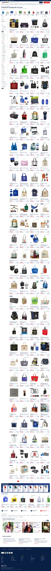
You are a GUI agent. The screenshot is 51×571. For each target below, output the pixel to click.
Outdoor (26, 4)
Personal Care (32, 4)
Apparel (7, 4)
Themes (43, 0)
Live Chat (40, 0)
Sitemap (20, 569)
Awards (11, 4)
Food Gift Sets (40, 515)
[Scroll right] (48, 488)
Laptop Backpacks (46, 515)
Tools (38, 4)
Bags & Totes (4, 6)
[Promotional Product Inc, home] (5, 2)
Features (47, 0)
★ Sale (44, 4)
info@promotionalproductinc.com (9, 568)
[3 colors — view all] (31, 73)
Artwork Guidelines (13, 560)
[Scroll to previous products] (46, 520)
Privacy (32, 560)
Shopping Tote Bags (4, 515)
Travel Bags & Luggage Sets (34, 515)
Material (5, 42)
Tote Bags (8, 6)
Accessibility (9, 569)
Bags (13, 4)
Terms (7, 569)
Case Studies (42, 559)
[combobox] (24, 2)
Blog (21, 560)
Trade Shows (41, 4)
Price (5, 24)
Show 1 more (3, 62)
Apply (2, 31)
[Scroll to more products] (48, 520)
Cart (49, 0)
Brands (45, 0)
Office (24, 4)
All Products (3, 4)
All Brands (2, 561)
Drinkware (16, 4)
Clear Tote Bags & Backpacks (11, 515)
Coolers (24, 515)
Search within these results (4, 21)
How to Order (13, 559)
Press (22, 559)
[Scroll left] (2, 488)
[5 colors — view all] (32, 119)
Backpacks (28, 515)
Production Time (5, 73)
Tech (35, 4)
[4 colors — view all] (31, 42)
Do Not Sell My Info (14, 569)
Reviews (42, 560)
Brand (5, 77)
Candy (19, 4)
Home (21, 4)
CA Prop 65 (17, 569)
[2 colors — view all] (20, 88)
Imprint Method (5, 55)
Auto (9, 4)
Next (32, 481)
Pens (29, 4)
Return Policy (32, 559)
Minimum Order (5, 81)
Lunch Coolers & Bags (19, 515)
